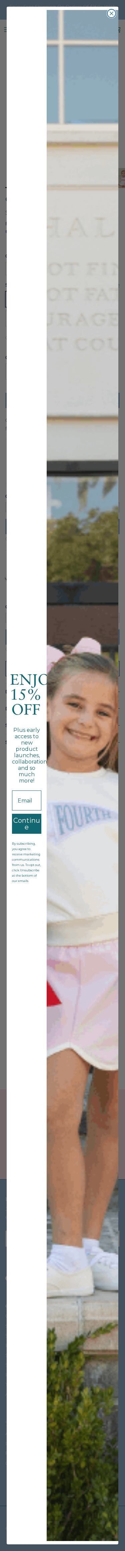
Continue (26, 823)
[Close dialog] (111, 13)
